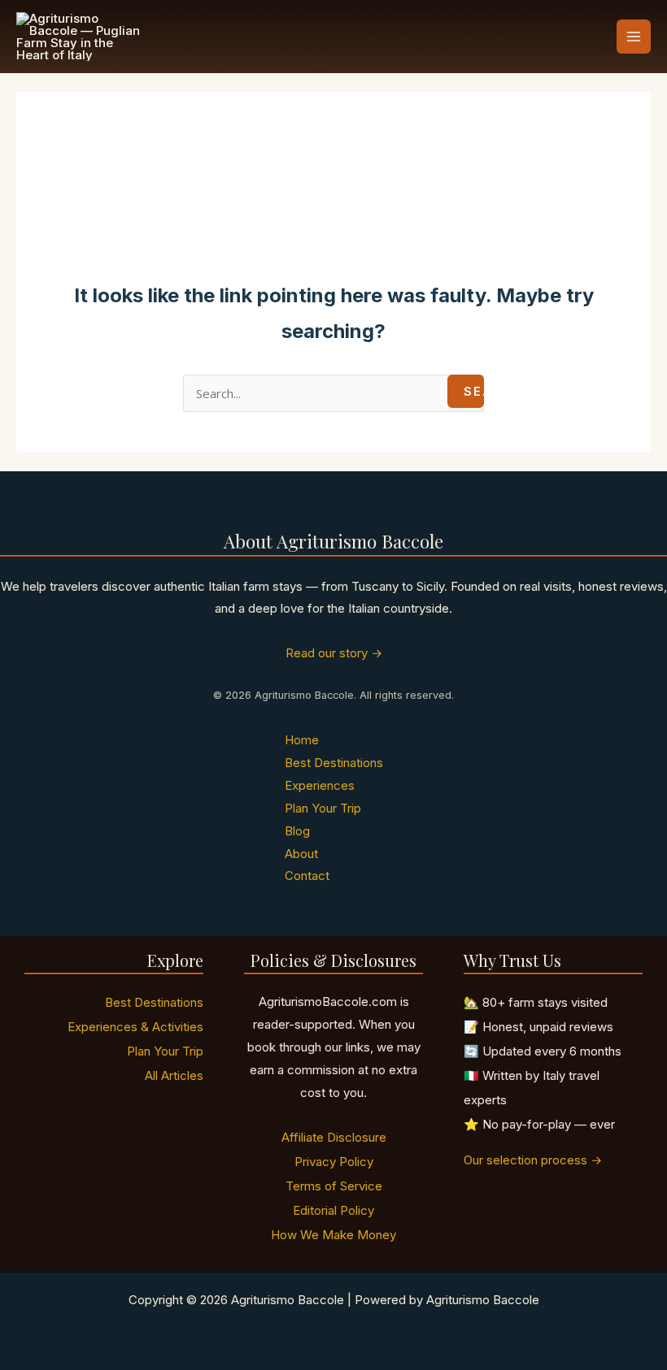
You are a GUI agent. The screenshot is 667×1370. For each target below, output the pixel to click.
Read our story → (334, 653)
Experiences (320, 785)
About (301, 853)
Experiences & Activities (135, 1026)
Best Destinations (334, 762)
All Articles (174, 1075)
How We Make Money (333, 1234)
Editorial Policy (333, 1210)
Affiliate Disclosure (333, 1137)
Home (302, 740)
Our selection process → (533, 1160)
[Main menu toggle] (634, 37)
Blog (297, 831)
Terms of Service (334, 1186)
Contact (307, 875)
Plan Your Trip (323, 808)
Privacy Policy (333, 1161)
